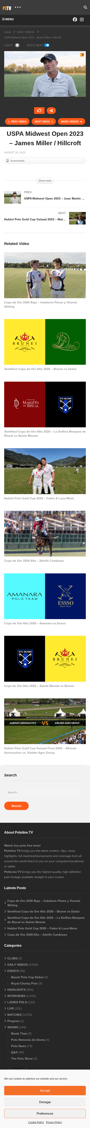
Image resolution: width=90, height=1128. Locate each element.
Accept (45, 1090)
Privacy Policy (54, 1122)
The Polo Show (22, 1058)
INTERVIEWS (16, 996)
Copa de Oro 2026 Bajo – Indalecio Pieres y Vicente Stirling (43, 903)
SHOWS (12, 1027)
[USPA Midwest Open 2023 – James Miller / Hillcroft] (45, 275)
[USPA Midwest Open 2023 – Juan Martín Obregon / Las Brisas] (45, 201)
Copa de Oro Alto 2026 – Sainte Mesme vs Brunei (39, 686)
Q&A (14, 1052)
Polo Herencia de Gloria (28, 1039)
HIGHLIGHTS (16, 989)
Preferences (45, 1113)
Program (13, 1021)
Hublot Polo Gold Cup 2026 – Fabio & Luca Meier (39, 498)
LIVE (10, 1008)
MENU (9, 19)
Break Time (19, 1033)
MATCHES (14, 1014)
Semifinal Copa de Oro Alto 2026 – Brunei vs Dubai (40, 369)
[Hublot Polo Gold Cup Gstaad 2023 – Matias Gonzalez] (45, 222)
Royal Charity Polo (24, 983)
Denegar (45, 1102)
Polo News (18, 1046)
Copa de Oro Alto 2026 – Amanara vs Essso (35, 623)
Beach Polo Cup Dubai (27, 977)
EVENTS (13, 971)
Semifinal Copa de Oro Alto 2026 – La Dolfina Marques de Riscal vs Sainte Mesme (46, 920)
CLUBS (12, 958)
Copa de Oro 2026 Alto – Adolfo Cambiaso (34, 560)
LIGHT (8, 45)
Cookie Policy (36, 1122)
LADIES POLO (17, 1002)
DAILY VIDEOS (17, 964)
